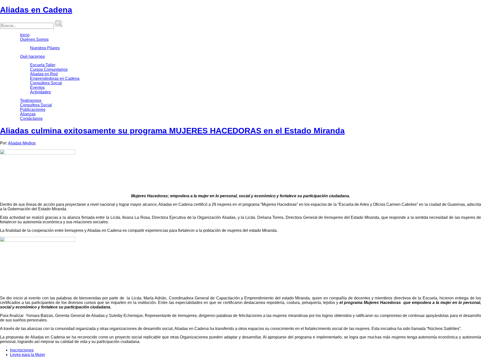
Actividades (40, 92)
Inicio (25, 35)
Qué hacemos (32, 56)
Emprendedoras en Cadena (54, 78)
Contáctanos (31, 118)
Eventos (37, 87)
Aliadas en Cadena (36, 9)
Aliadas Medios (22, 143)
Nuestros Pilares (45, 48)
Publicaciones (32, 109)
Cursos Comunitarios (49, 69)
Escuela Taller (42, 65)
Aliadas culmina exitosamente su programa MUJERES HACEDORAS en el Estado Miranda (172, 130)
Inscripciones (22, 350)
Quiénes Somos (34, 39)
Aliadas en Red (44, 74)
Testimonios (30, 100)
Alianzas (28, 114)
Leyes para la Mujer (27, 354)
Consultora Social (46, 83)
